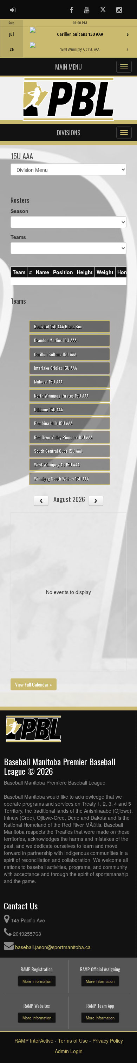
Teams (18, 236)
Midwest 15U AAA (48, 381)
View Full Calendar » (33, 684)
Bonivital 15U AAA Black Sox (58, 326)
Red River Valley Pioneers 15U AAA (63, 437)
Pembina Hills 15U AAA (53, 423)
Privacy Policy (107, 1040)
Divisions (68, 132)
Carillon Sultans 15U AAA (55, 354)
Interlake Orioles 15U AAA (55, 368)
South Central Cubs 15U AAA (58, 450)
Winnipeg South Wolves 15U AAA (61, 478)
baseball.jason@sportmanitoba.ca (53, 947)
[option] (68, 38)
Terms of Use (73, 1040)
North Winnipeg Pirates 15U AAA (61, 395)
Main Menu (68, 66)
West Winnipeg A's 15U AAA (56, 464)
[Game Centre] (68, 43)
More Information (36, 981)
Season (19, 210)
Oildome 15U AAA (48, 409)
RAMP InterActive (33, 1040)
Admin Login (69, 1051)
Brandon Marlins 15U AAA (55, 340)
